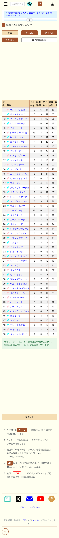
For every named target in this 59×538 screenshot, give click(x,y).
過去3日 (29, 32)
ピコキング (15, 315)
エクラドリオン (17, 141)
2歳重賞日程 (40, 40)
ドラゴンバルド (17, 192)
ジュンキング (16, 251)
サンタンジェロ (17, 109)
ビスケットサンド (18, 178)
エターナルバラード (19, 288)
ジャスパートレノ (18, 256)
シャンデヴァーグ (18, 196)
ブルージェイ (16, 183)
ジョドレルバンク (18, 334)
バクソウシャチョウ (19, 311)
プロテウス (15, 265)
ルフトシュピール (18, 173)
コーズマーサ (16, 210)
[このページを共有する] (5, 531)
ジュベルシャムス (18, 297)
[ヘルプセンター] (51, 499)
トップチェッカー (18, 201)
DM (24, 520)
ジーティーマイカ (18, 132)
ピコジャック (16, 274)
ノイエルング (16, 247)
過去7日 (49, 32)
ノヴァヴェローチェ (19, 187)
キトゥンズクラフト (19, 119)
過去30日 (10, 40)
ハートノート (16, 302)
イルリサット (16, 128)
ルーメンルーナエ (18, 219)
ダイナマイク (16, 215)
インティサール (17, 164)
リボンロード (16, 224)
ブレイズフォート (18, 279)
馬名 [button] (9, 105)
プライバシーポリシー (29, 507)
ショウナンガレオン (19, 228)
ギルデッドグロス (18, 283)
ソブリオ (14, 320)
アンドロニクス (17, 325)
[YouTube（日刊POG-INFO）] (40, 498)
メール (35, 520)
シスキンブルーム (18, 155)
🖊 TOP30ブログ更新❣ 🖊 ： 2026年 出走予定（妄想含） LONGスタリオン (29, 14)
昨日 (10, 32)
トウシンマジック (18, 238)
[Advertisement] (29, 70)
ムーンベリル (16, 306)
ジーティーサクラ (18, 260)
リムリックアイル (18, 233)
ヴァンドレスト (17, 160)
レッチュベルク (17, 137)
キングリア (15, 151)
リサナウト (15, 270)
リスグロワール (17, 293)
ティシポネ (15, 329)
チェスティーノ (17, 114)
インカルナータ (17, 123)
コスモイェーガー (18, 146)
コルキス (14, 242)
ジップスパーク (17, 169)
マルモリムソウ (17, 206)
